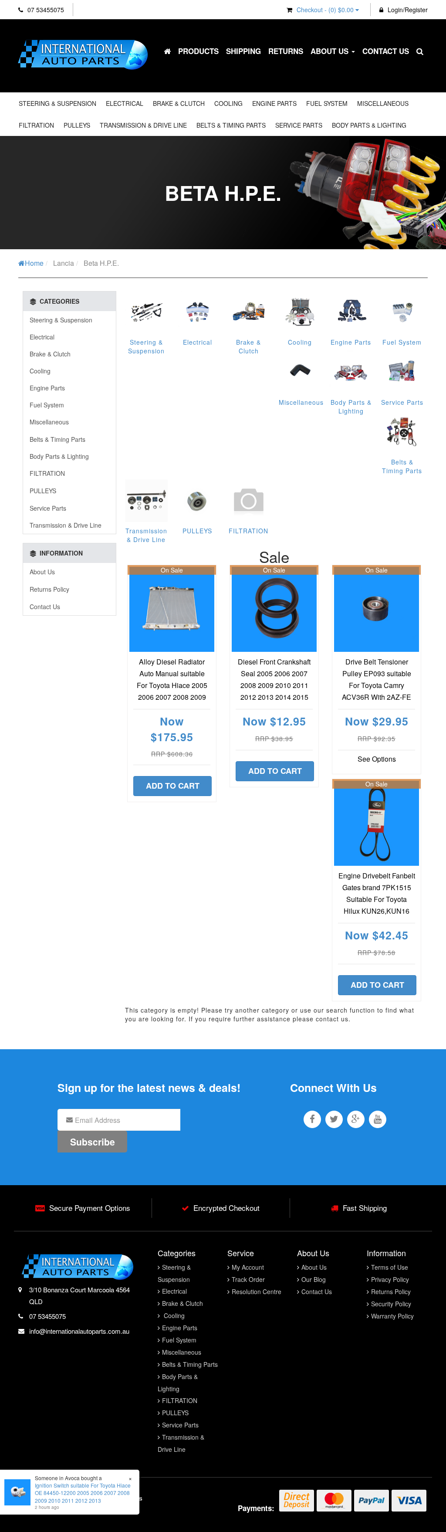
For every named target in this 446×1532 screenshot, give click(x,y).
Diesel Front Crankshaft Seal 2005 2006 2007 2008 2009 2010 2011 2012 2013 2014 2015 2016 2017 (274, 685)
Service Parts (298, 125)
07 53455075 (45, 9)
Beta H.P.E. (101, 263)
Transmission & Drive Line (143, 125)
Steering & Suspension (57, 103)
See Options (377, 759)
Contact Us (385, 51)
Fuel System (327, 103)
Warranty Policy (392, 1316)
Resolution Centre (256, 1291)
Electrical (124, 103)
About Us (331, 51)
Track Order (248, 1279)
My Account (248, 1267)
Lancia (63, 263)
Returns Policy (49, 589)
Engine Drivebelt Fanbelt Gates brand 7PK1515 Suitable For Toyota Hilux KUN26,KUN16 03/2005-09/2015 (376, 899)
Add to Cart (172, 785)
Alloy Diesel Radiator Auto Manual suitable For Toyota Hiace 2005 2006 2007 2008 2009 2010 (172, 685)
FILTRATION (36, 125)
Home (34, 263)
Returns (285, 51)
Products (198, 51)
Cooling (228, 103)
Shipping (243, 51)
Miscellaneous (383, 103)
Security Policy (391, 1303)
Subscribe (92, 1141)
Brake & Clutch (179, 103)
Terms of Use (389, 1267)
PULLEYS (77, 125)
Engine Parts (274, 103)
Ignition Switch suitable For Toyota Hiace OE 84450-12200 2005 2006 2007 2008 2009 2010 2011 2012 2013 (83, 1492)
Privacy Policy (390, 1279)
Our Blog (313, 1279)
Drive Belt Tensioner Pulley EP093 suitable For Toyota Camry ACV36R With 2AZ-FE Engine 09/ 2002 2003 (376, 685)
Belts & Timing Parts (231, 125)
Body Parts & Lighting (369, 125)
